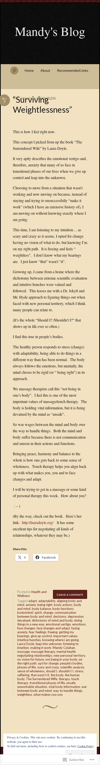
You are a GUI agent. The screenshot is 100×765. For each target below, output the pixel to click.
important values (65, 636)
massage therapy (43, 652)
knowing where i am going (60, 640)
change (48, 612)
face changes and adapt (53, 628)
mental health (66, 652)
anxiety (31, 605)
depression (75, 616)
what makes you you (48, 694)
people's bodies (71, 663)
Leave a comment (70, 594)
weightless (24, 694)
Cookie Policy (85, 746)
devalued (23, 620)
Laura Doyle (25, 644)
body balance (41, 609)
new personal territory (69, 655)
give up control (41, 636)
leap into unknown (49, 644)
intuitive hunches (29, 640)
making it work (40, 648)
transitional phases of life (47, 683)
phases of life (26, 667)
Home (29, 70)
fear (31, 632)
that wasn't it (40, 675)
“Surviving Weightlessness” (42, 104)
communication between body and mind (46, 614)
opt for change (48, 663)
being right (44, 605)
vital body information (64, 687)
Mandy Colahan (64, 648)
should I (51, 671)
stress (79, 671)
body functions (63, 609)
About (45, 70)
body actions (63, 605)
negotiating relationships (34, 655)
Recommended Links (72, 70)
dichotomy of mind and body (52, 620)
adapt (32, 601)
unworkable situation (32, 687)
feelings (41, 632)
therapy (64, 679)
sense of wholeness (30, 671)
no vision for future (30, 659)
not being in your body (61, 659)
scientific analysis (72, 667)
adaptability (46, 601)
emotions (79, 624)
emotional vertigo (58, 624)
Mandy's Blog (50, 31)
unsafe (70, 683)
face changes (26, 628)
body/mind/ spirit (29, 612)
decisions (59, 616)
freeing (53, 632)
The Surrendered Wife (41, 679)
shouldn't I (65, 671)
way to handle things (67, 691)
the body (57, 675)
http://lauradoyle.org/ (37, 522)
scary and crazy (48, 667)
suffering (23, 675)
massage (23, 652)
